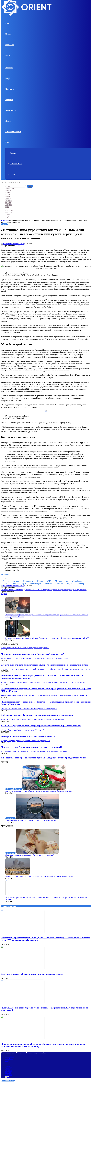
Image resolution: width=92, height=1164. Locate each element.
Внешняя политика (11, 581)
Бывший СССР (16, 164)
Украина (70, 583)
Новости (9, 68)
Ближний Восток (13, 132)
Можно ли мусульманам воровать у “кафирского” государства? (32, 654)
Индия (40, 581)
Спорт (12, 174)
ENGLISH (9, 212)
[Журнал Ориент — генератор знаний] (27, 18)
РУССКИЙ (9, 210)
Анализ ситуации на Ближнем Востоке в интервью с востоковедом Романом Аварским (38, 791)
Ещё (7, 142)
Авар (7, 214)
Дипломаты (28, 581)
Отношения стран (18, 583)
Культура (9, 89)
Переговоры (35, 583)
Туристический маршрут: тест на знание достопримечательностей (30, 820)
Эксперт (81, 583)
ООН (5, 583)
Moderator (20, 244)
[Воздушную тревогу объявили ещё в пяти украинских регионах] (23, 970)
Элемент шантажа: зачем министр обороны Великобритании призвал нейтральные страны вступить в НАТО (47, 638)
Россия (13, 153)
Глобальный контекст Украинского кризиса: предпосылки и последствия (37, 715)
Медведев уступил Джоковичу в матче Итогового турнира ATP (32, 747)
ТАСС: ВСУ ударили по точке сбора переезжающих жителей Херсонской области (41, 726)
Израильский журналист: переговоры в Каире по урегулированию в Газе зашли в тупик (44, 665)
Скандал (59, 583)
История (9, 100)
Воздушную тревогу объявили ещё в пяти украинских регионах (32, 974)
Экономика (10, 110)
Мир (7, 78)
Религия (48, 583)
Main (3, 220)
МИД (49, 581)
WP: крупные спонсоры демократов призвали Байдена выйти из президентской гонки (43, 758)
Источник (5, 574)
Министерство (61, 581)
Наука (8, 121)
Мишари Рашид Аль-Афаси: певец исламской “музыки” (28, 736)
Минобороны (77, 581)
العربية (7, 217)
